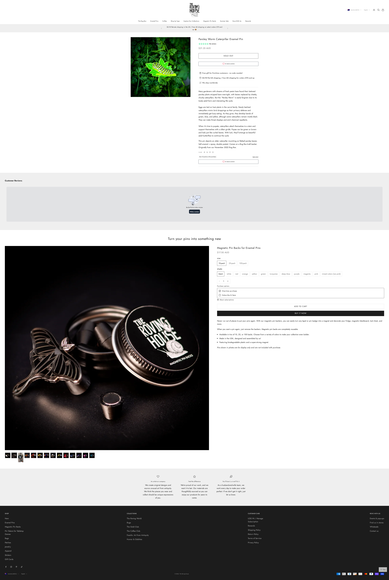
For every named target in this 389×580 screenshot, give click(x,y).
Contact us (374, 531)
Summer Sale (224, 21)
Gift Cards (9, 559)
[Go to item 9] (59, 455)
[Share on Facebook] (204, 152)
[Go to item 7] (46, 455)
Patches (8, 542)
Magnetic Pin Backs (209, 21)
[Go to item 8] (53, 455)
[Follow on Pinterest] (16, 567)
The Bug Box (142, 21)
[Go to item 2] (14, 455)
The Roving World (134, 518)
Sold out (228, 56)
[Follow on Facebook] (6, 567)
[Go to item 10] (66, 455)
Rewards (248, 21)
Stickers (8, 555)
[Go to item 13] (85, 455)
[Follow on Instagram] (11, 567)
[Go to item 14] (92, 455)
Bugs (129, 522)
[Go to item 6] (40, 455)
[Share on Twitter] (207, 152)
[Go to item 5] (33, 455)
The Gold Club (133, 526)
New (7, 518)
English (366, 10)
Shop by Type (175, 21)
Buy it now (301, 313)
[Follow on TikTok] (22, 567)
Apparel (8, 551)
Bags (7, 538)
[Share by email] (213, 152)
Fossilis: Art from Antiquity (138, 535)
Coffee (164, 21)
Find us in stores (377, 522)
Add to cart (300, 306)
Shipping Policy (254, 530)
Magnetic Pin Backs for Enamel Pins (239, 248)
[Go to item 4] (27, 455)
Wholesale (374, 526)
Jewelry (8, 546)
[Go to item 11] (72, 455)
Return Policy (253, 534)
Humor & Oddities (134, 539)
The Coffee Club (133, 531)
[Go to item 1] (8, 455)
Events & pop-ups (377, 518)
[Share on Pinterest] (210, 152)
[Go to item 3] (21, 457)
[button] (300, 299)
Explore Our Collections (191, 21)
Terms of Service (254, 538)
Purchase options (223, 286)
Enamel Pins (154, 21)
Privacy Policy (253, 542)
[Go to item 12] (79, 455)
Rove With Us (237, 21)
